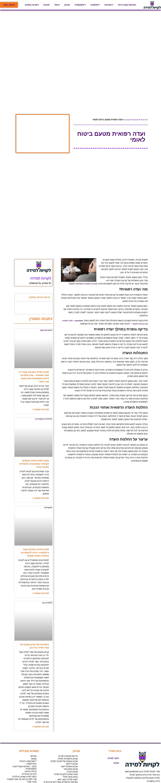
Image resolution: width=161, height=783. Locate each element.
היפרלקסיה (31, 764)
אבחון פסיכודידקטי (69, 766)
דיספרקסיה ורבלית (28, 761)
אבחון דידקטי (72, 764)
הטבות (46, 5)
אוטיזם (34, 756)
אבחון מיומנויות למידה (68, 758)
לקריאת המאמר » (40, 409)
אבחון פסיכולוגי (71, 769)
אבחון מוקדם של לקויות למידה (64, 761)
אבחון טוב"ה (72, 771)
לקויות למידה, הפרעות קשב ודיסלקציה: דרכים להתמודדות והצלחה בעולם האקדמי (35, 552)
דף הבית (144, 120)
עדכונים (135, 120)
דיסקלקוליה (80, 5)
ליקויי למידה (113, 758)
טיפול (57, 5)
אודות (116, 763)
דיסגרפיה (108, 5)
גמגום (34, 758)
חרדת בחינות (31, 771)
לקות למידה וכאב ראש (68, 779)
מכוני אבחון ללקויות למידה (66, 774)
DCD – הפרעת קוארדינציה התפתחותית (25, 767)
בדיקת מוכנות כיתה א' (68, 756)
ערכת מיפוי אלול (70, 777)
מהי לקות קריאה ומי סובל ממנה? (22, 779)
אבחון (67, 5)
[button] (18, 297)
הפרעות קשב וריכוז (127, 5)
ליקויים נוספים (32, 5)
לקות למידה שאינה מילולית (24, 776)
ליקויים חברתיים (29, 774)
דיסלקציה (95, 5)
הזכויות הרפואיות (91, 284)
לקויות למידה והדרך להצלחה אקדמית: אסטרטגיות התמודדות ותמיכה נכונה (34, 463)
